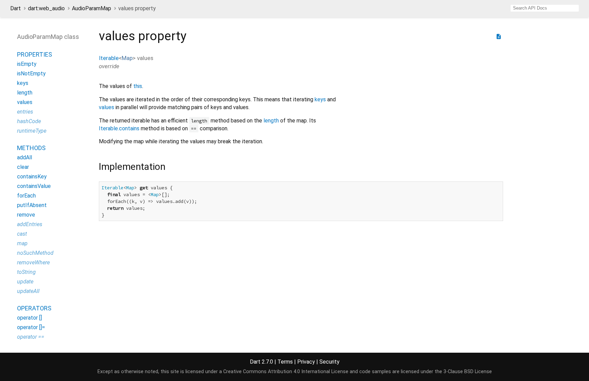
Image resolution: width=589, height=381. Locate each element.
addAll (24, 157)
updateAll (28, 291)
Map (127, 58)
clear (23, 167)
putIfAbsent (32, 205)
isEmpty (26, 64)
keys (22, 83)
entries (25, 111)
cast (22, 234)
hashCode (29, 121)
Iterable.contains (119, 128)
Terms (285, 361)
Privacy (306, 361)
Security (329, 361)
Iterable (109, 58)
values (24, 102)
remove (26, 214)
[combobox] (545, 8)
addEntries (29, 224)
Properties (34, 54)
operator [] (29, 317)
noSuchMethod (35, 253)
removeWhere (33, 262)
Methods (31, 147)
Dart (15, 8)
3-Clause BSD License (467, 372)
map (22, 243)
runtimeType (31, 131)
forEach (26, 195)
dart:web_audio (46, 8)
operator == (30, 337)
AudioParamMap (91, 8)
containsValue (34, 186)
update (25, 281)
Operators (34, 308)
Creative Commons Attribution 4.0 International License (285, 372)
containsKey (32, 176)
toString (26, 272)
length (24, 92)
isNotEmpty (31, 73)
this (137, 86)
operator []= (31, 327)
